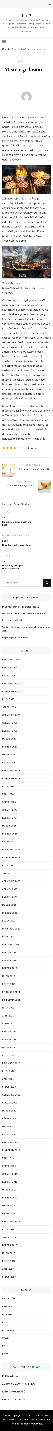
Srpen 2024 (9, 802)
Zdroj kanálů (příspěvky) (18, 1384)
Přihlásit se (10, 1376)
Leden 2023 (9, 920)
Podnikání (8, 1330)
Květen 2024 (9, 818)
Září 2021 (8, 1015)
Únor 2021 (8, 1047)
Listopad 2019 (11, 1150)
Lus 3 (26, 15)
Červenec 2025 (11, 715)
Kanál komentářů (13, 1391)
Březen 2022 (9, 968)
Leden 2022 (9, 984)
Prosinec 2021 (11, 992)
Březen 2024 (9, 833)
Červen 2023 (9, 889)
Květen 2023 (9, 897)
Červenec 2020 (11, 1095)
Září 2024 (8, 794)
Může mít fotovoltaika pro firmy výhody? (24, 613)
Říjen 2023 (8, 865)
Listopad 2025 (11, 691)
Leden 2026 (9, 675)
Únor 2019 (8, 1205)
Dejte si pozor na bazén (15, 637)
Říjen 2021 (8, 1007)
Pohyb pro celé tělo (12, 620)
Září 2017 (8, 1269)
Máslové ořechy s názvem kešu (16, 523)
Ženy (5, 1354)
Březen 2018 (9, 1245)
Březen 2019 (9, 1197)
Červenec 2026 (11, 659)
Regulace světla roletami (16, 545)
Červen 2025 (9, 723)
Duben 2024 (9, 825)
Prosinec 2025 (11, 683)
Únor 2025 (8, 754)
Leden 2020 (9, 1134)
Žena (5, 1346)
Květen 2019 (9, 1182)
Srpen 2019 (9, 1166)
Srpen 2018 (9, 1237)
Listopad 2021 (11, 1000)
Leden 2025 (9, 762)
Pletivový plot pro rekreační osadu (12, 567)
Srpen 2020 (9, 1087)
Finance (7, 1306)
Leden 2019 (9, 1213)
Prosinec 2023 (11, 849)
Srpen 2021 (9, 1023)
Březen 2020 (9, 1118)
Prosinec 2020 (11, 1063)
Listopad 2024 (11, 778)
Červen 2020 (9, 1102)
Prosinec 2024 (11, 770)
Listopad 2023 (11, 857)
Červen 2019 (9, 1174)
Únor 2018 (8, 1253)
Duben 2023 (9, 905)
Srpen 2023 (9, 873)
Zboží (19, 61)
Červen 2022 (9, 952)
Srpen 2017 (9, 1277)
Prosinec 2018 (11, 1221)
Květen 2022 (9, 960)
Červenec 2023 (11, 881)
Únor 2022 (8, 976)
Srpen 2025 (9, 707)
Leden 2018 (9, 1261)
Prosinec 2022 (11, 928)
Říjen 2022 (8, 936)
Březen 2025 (9, 746)
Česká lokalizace (13, 1399)
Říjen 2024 (8, 786)
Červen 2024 (9, 810)
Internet (8, 1314)
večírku (40, 425)
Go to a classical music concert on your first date (26, 629)
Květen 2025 (9, 731)
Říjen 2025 (8, 699)
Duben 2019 (9, 1189)
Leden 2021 (9, 1055)
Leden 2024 (9, 841)
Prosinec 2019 (11, 1142)
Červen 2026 (9, 667)
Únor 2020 (8, 1126)
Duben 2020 (9, 1110)
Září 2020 (8, 1079)
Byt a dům (8, 1298)
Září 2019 (8, 1158)
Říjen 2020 (8, 1071)
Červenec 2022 (11, 944)
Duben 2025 (9, 738)
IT (3, 1322)
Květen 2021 (9, 1039)
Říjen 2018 (8, 1229)
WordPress (36, 1423)
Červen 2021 (9, 1031)
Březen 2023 (9, 913)
